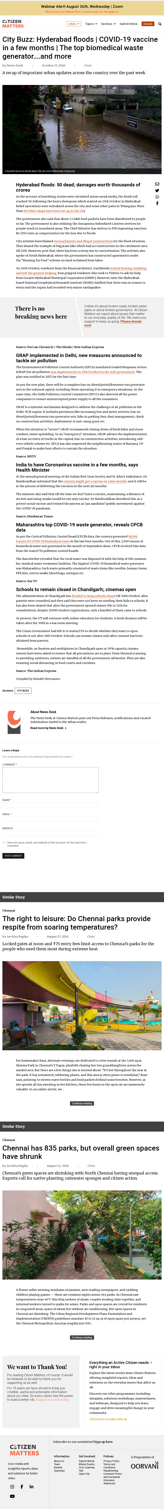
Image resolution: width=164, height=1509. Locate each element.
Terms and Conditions (109, 1466)
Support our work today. (53, 1400)
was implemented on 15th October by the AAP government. (93, 372)
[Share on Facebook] (157, 203)
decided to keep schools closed (93, 596)
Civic (88, 65)
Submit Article (129, 24)
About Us (59, 1461)
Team (57, 1464)
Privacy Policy (111, 1461)
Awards (58, 1467)
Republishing (110, 1470)
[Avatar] (14, 722)
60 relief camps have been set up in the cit (53, 211)
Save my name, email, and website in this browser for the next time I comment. (47, 844)
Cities (73, 24)
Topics (89, 24)
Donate (148, 24)
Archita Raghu (17, 936)
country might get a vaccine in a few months (95, 481)
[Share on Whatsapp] (157, 197)
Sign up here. (103, 1442)
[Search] (160, 24)
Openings (59, 1470)
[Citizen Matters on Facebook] (22, 1487)
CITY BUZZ (23, 690)
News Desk (15, 65)
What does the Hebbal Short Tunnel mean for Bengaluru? (82, 11)
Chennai (8, 910)
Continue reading (82, 1103)
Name (6, 800)
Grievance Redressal (109, 1482)
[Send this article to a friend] (157, 184)
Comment (9, 764)
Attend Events (86, 1464)
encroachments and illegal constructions (83, 241)
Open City (84, 1473)
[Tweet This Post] (157, 190)
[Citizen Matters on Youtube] (12, 1496)
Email (7, 814)
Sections (107, 24)
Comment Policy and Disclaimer (112, 1475)
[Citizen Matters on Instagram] (12, 1487)
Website (7, 828)
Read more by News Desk (46, 728)
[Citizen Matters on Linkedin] (31, 1487)
